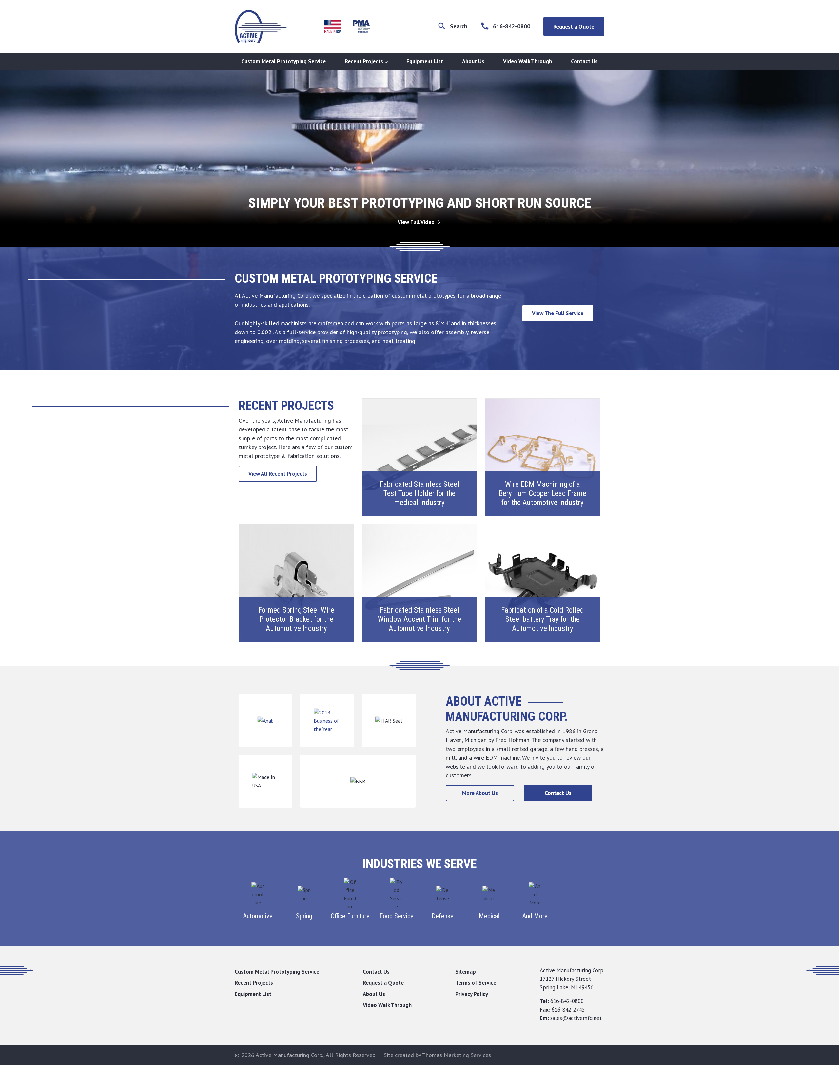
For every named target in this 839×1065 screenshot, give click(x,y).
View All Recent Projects (277, 473)
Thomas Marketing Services (456, 1055)
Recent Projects (364, 61)
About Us (473, 61)
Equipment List (424, 61)
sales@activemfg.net (576, 1018)
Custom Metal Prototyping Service (283, 61)
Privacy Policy (471, 994)
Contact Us (584, 61)
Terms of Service (475, 982)
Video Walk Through (527, 61)
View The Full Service (557, 313)
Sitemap (465, 971)
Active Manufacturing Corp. (289, 1055)
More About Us (480, 793)
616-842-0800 (567, 1001)
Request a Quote (573, 26)
